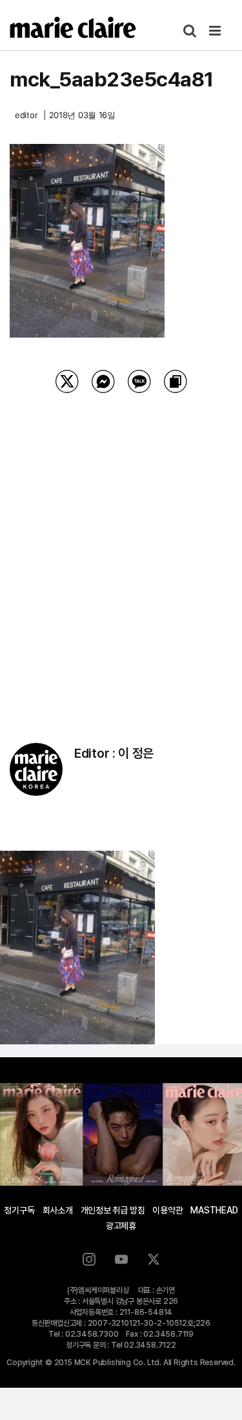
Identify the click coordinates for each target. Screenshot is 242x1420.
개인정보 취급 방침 (113, 1210)
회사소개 (58, 1210)
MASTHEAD (213, 1210)
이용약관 (167, 1210)
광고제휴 (121, 1226)
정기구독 (19, 1210)
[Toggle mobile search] (189, 30)
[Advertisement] (121, 551)
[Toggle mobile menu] (216, 30)
